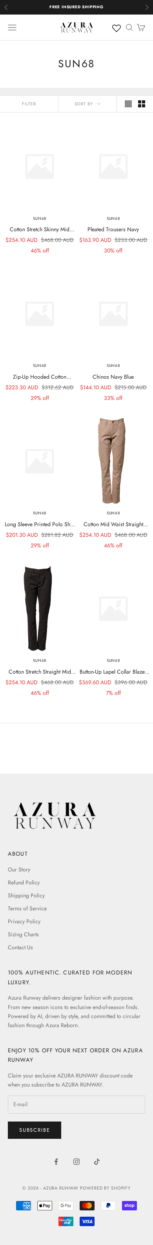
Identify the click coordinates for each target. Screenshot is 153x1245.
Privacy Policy (24, 921)
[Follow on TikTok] (97, 1162)
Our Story (19, 869)
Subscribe (34, 1130)
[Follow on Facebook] (56, 1162)
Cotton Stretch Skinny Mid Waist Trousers (39, 229)
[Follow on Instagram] (76, 1162)
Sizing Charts (23, 934)
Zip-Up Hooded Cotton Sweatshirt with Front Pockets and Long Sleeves (39, 377)
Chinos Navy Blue (113, 377)
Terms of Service (27, 908)
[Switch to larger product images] (128, 104)
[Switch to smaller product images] (141, 104)
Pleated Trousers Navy (113, 229)
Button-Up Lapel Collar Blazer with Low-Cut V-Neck (113, 672)
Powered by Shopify (105, 1188)
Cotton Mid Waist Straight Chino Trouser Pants (113, 524)
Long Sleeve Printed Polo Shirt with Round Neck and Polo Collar (40, 524)
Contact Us (20, 947)
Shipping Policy (26, 895)
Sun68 (39, 218)
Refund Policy (24, 882)
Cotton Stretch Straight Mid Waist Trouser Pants (40, 672)
